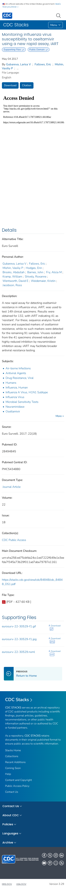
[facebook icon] (44, 855)
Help (8, 774)
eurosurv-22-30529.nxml (18, 652)
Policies (7, 824)
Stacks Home (13, 750)
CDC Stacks (17, 700)
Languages (10, 833)
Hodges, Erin (34, 268)
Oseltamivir (13, 411)
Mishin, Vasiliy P (13, 268)
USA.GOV (21, 884)
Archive (7, 842)
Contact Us (11, 792)
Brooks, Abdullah (14, 272)
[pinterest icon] (50, 863)
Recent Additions (15, 762)
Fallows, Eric (43, 64)
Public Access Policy (17, 786)
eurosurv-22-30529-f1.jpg (19, 639)
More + (60, 416)
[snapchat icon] (55, 863)
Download (10, 85)
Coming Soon (13, 768)
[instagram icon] (55, 855)
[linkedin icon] (61, 855)
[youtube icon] (44, 863)
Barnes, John (35, 272)
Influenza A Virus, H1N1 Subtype (27, 392)
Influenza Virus (15, 397)
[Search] (59, 15)
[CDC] (7, 15)
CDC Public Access (14, 540)
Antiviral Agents (16, 373)
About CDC (10, 815)
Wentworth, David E (15, 281)
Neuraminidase (15, 407)
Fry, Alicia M (54, 272)
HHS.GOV (7, 884)
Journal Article (12, 487)
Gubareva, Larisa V (18, 64)
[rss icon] (61, 863)
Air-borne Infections (18, 368)
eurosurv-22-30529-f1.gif (19, 626)
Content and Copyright (18, 780)
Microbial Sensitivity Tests (22, 402)
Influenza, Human (17, 387)
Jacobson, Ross (12, 285)
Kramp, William (12, 276)
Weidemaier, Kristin (43, 281)
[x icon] (50, 855)
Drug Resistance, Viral (19, 378)
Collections (11, 756)
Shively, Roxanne (35, 276)
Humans (11, 383)
